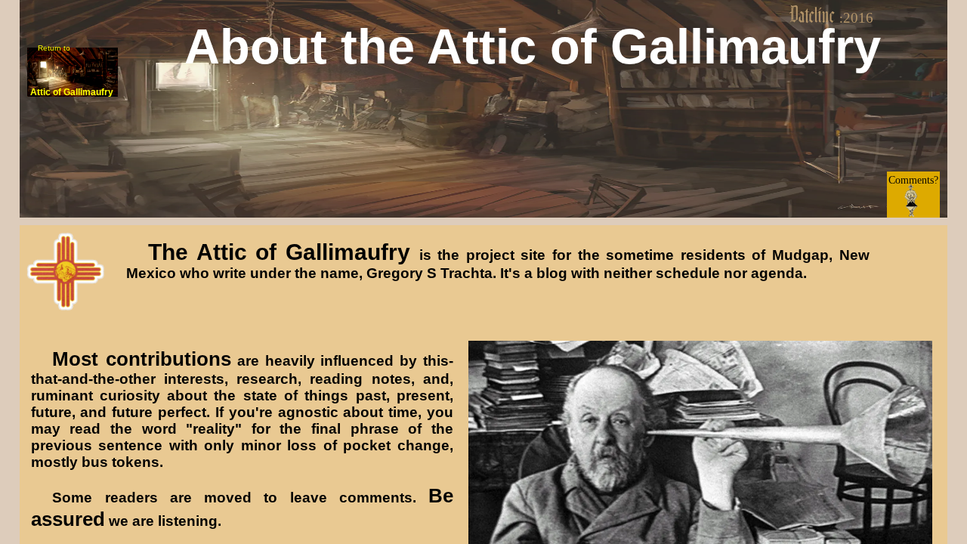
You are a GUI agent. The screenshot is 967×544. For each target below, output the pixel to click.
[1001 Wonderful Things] (533, 89)
